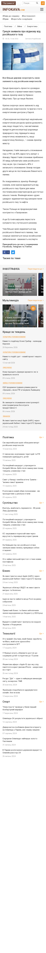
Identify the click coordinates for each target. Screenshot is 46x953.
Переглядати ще (35, 269)
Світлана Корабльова (33, 39)
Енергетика (32, 26)
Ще (40, 437)
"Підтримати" (9, 3)
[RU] (19, 3)
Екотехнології (29, 16)
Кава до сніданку (11, 16)
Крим (6, 19)
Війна (19, 26)
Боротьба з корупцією (22, 19)
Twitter (28, 247)
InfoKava (14, 9)
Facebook (7, 247)
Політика (8, 26)
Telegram (17, 247)
